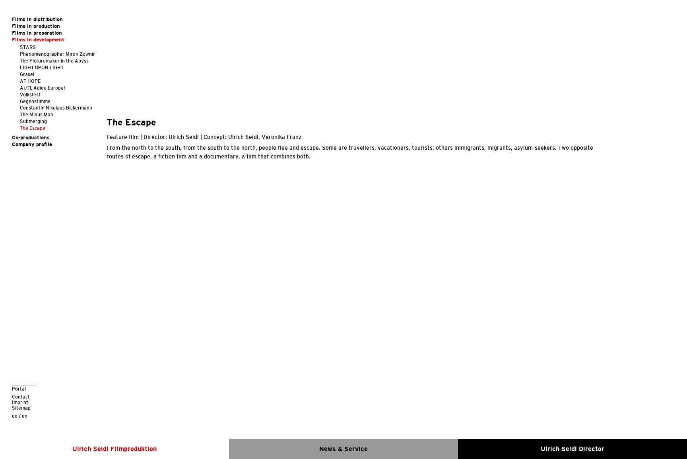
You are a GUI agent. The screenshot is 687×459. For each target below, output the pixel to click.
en (24, 415)
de (14, 415)
